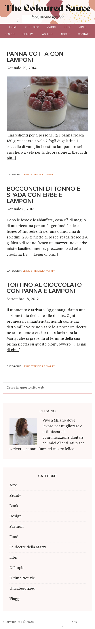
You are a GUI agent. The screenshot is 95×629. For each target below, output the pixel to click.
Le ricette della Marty (39, 174)
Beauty (15, 496)
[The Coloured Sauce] (47, 8)
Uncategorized (22, 589)
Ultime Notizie (22, 578)
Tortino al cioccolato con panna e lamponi (44, 288)
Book (14, 506)
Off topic (17, 568)
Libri (13, 558)
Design (16, 516)
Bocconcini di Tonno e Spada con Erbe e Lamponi (43, 195)
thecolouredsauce (54, 622)
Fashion (17, 527)
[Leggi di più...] (45, 254)
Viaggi (15, 599)
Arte (13, 485)
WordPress (52, 626)
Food (14, 537)
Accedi (70, 626)
